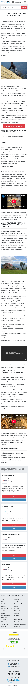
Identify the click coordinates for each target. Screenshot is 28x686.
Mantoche (16, 608)
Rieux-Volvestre (18, 619)
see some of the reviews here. (14, 639)
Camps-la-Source (18, 621)
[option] (14, 650)
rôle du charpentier (8, 21)
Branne (16, 606)
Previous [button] (3, 649)
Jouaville (16, 601)
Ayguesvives (17, 599)
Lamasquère (4, 619)
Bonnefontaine (4, 604)
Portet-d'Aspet (4, 624)
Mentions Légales (12, 685)
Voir (14, 499)
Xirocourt (3, 606)
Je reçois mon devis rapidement (14, 126)
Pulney (2, 601)
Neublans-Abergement (20, 624)
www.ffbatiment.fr (6, 455)
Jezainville (3, 626)
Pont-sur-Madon (18, 626)
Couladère (3, 613)
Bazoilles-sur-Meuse (19, 604)
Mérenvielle (17, 610)
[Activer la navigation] (25, 2)
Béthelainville (4, 621)
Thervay (3, 599)
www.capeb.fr (5, 462)
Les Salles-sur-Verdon (6, 610)
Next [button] (24, 649)
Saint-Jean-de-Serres (6, 608)
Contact (14, 496)
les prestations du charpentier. (15, 367)
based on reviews (14, 637)
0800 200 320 (18, 2)
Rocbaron (16, 615)
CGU (19, 685)
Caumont (16, 613)
